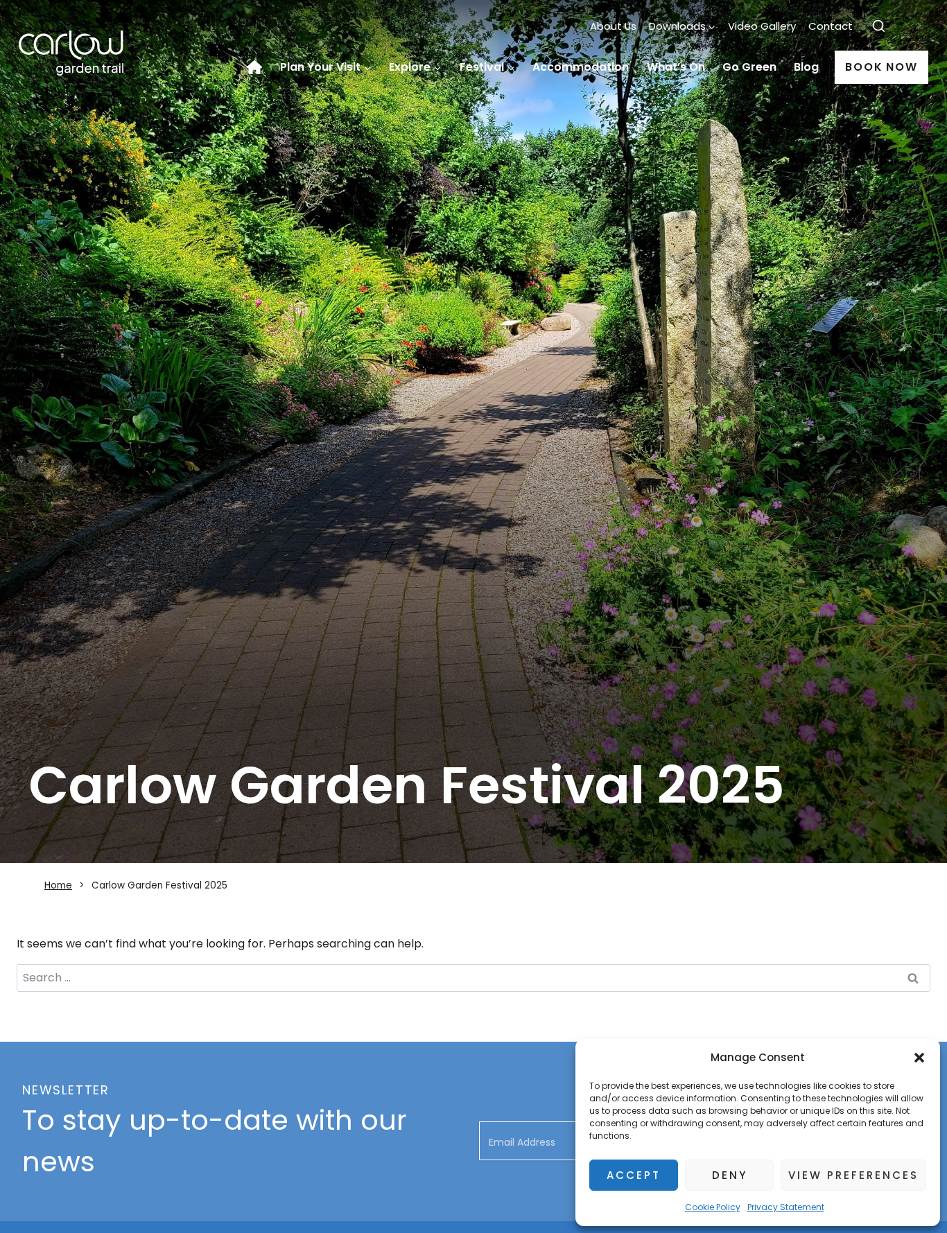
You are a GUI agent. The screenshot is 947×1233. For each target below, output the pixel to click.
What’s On (676, 67)
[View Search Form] (879, 27)
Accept (634, 1175)
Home (259, 67)
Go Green (749, 67)
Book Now (881, 67)
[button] (919, 1058)
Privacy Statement (785, 1207)
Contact (830, 26)
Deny (729, 1175)
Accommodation (580, 67)
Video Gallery (762, 26)
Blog (806, 67)
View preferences (853, 1175)
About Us (613, 26)
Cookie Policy (712, 1207)
